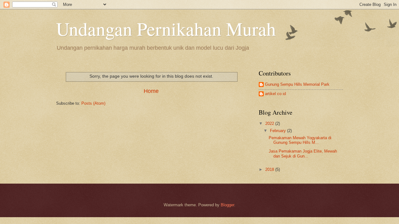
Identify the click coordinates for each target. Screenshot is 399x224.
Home (151, 91)
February (278, 130)
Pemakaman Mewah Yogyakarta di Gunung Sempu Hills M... (300, 140)
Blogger (227, 205)
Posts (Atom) (93, 103)
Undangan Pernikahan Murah (166, 28)
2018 (270, 169)
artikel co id (275, 93)
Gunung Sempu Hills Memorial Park (297, 84)
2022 (270, 123)
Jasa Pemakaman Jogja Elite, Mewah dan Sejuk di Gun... (303, 153)
